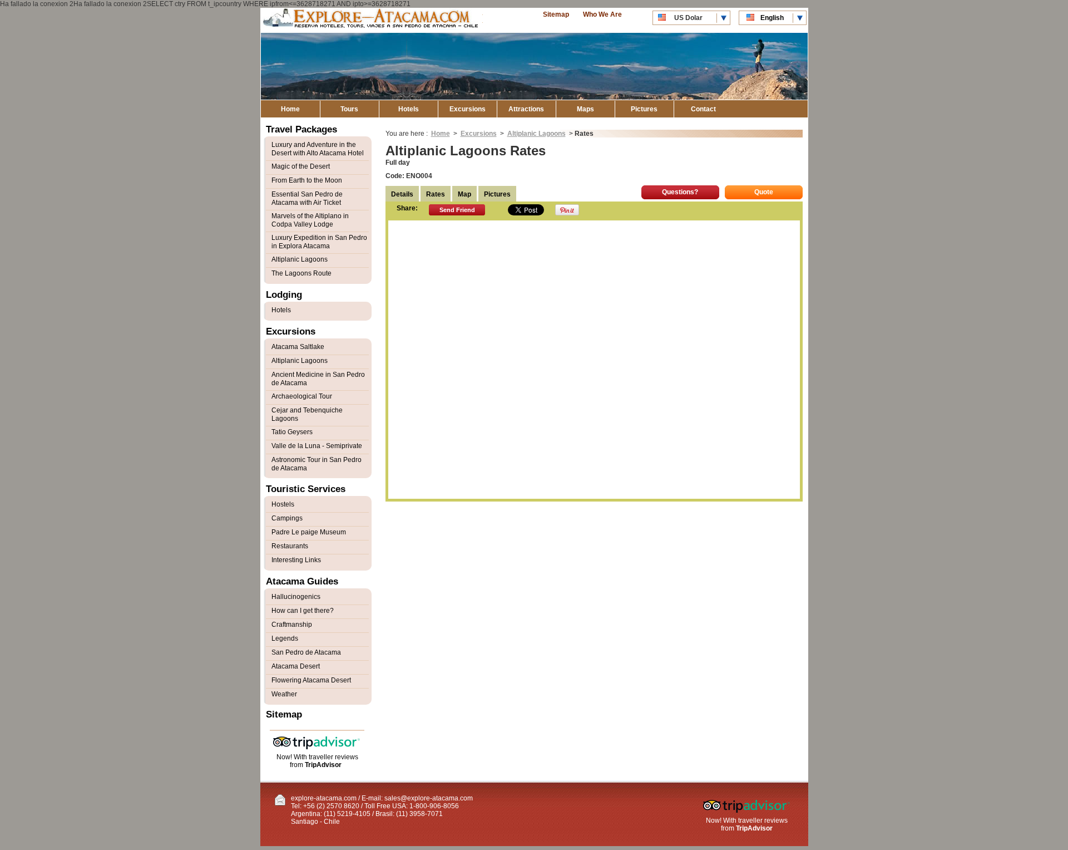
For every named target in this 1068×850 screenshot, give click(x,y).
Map (464, 194)
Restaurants (289, 546)
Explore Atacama (371, 20)
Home (290, 109)
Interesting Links (296, 560)
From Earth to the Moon (306, 180)
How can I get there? (302, 611)
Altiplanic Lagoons (536, 133)
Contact (703, 109)
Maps (585, 109)
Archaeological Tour (301, 396)
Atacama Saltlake (297, 347)
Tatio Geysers (292, 432)
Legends (284, 638)
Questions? (680, 192)
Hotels (408, 109)
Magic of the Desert (300, 166)
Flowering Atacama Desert (311, 680)
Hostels (282, 504)
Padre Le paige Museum (308, 532)
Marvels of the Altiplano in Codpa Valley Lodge (310, 220)
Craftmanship (291, 624)
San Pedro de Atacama (306, 652)
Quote (763, 192)
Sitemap (556, 14)
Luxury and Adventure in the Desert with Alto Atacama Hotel (317, 149)
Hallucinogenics (295, 597)
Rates (435, 194)
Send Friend (457, 210)
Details (402, 194)
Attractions (526, 109)
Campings (287, 518)
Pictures (644, 109)
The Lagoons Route (301, 273)
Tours (349, 109)
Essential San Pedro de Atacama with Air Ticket (307, 198)
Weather (284, 694)
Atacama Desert (295, 666)
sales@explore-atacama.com (428, 798)
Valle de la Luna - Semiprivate (316, 446)
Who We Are (602, 14)
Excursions (467, 109)
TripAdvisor (323, 765)
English (772, 18)
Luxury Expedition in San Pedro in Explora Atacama (319, 242)
